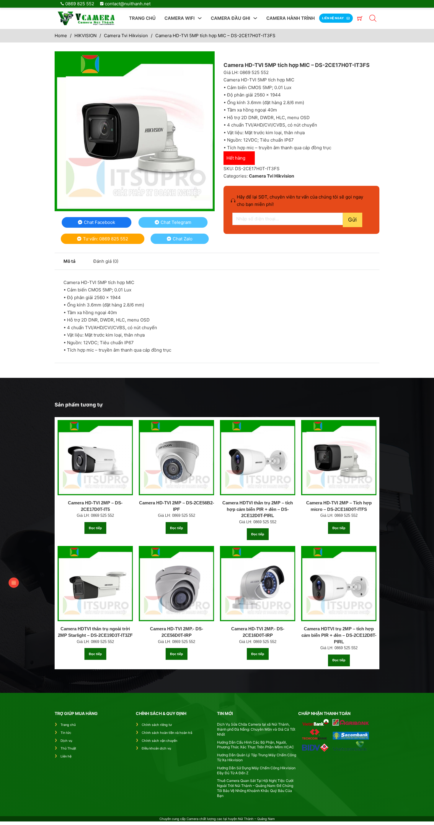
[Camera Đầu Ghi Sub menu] (255, 18)
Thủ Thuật (68, 748)
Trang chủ (142, 18)
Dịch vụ (66, 741)
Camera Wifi (179, 18)
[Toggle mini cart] (360, 18)
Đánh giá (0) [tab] (105, 261)
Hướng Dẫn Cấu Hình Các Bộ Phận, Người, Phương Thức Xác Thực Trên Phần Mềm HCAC (255, 744)
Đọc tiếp (95, 528)
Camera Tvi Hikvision (126, 35)
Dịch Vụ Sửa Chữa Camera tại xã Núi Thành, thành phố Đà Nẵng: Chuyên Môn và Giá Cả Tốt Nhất (256, 729)
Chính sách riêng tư (157, 725)
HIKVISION (85, 35)
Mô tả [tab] (69, 261)
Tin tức (66, 733)
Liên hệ (66, 756)
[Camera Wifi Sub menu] (200, 18)
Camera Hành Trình (290, 18)
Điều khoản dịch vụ (156, 748)
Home (61, 35)
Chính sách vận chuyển (159, 741)
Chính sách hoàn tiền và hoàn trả (167, 733)
